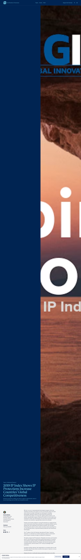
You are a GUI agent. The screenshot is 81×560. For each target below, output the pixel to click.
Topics (36, 2)
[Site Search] (74, 2)
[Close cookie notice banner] (79, 556)
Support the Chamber (67, 2)
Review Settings (58, 556)
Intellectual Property (11, 482)
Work (44, 2)
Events (40, 2)
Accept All (66, 556)
